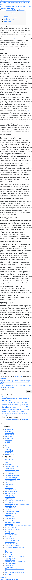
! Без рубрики (9, 459)
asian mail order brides (11, 466)
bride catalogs (9, 484)
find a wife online (9, 517)
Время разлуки (8, 21)
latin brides (8, 531)
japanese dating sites (11, 527)
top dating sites (9, 565)
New (6, 551)
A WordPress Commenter (12, 419)
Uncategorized (18, 376)
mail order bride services (12, 540)
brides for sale (9, 488)
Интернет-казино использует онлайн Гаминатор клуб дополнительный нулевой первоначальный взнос (15, 2)
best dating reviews (10, 472)
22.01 (6, 463)
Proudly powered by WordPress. (9, 579)
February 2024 (9, 429)
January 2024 (8, 431)
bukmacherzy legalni (10, 490)
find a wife (8, 515)
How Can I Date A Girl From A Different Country (18, 526)
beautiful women (9, 468)
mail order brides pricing (12, 545)
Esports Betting (9, 502)
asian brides (8, 464)
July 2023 (7, 442)
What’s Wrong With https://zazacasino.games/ (15, 402)
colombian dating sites (11, 491)
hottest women (9, 524)
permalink (3, 378)
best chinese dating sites (12, 470)
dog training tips (9, 499)
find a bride (8, 509)
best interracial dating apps (12, 479)
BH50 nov (7, 482)
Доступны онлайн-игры (10, 18)
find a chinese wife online (12, 511)
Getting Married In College (12, 522)
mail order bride (9, 538)
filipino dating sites (10, 508)
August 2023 (8, 440)
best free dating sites (11, 477)
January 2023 (8, 453)
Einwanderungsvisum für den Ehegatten (16, 500)
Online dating (8, 554)
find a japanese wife (10, 513)
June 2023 (7, 444)
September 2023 (9, 438)
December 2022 (9, 454)
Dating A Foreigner (10, 493)
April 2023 (7, 447)
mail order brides (10, 542)
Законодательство (9, 19)
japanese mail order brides (12, 529)
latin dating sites (9, 533)
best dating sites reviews (12, 475)
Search (4, 389)
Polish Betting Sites (10, 558)
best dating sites (9, 473)
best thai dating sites (11, 481)
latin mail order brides (11, 535)
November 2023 (9, 435)
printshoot (3, 577)
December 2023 (9, 433)
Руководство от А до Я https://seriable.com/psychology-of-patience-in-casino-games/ (15, 398)
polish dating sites (10, 560)
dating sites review (10, 497)
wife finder (8, 574)
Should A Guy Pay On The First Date (15, 562)
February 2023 (9, 451)
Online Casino (9, 553)
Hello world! (24, 419)
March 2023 (8, 449)
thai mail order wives (11, 563)
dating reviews (9, 495)
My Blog (7, 549)
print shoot (21, 10)
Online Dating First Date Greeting (14, 556)
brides (6, 486)
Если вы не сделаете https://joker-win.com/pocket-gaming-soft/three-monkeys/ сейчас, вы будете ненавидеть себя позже (16, 405)
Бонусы (6, 16)
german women (9, 520)
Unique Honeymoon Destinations (14, 569)
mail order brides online (11, 544)
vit (5, 571)
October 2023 (8, 436)
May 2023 (7, 445)
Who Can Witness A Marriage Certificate (16, 572)
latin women (8, 536)
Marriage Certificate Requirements (14, 547)
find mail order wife (10, 518)
